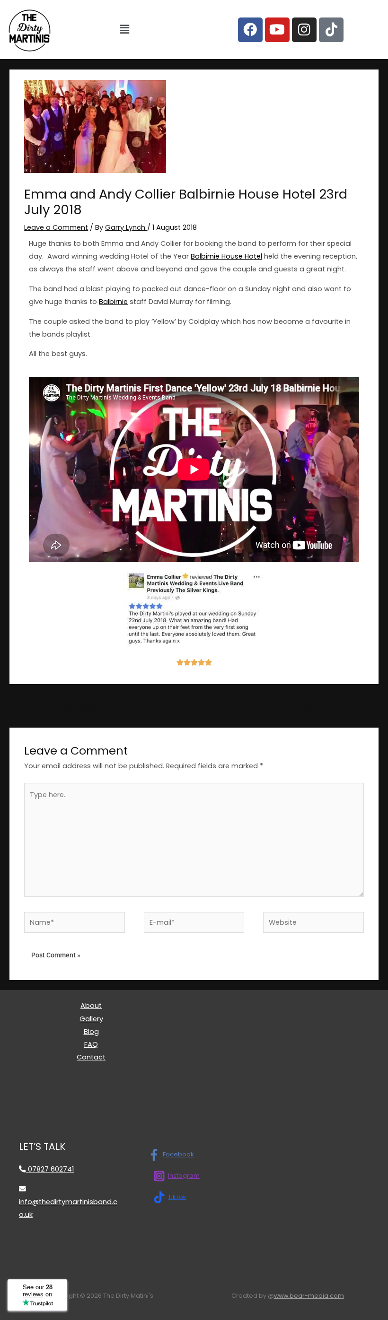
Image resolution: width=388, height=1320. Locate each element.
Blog (91, 1031)
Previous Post (73, 707)
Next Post (321, 707)
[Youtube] (277, 29)
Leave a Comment (56, 227)
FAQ (91, 1044)
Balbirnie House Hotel (226, 256)
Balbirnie (113, 301)
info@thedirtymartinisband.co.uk (68, 1208)
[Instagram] (304, 29)
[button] (124, 29)
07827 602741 (50, 1169)
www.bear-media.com (309, 1296)
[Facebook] (250, 29)
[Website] (313, 924)
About (91, 1005)
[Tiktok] (331, 29)
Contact (91, 1057)
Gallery (91, 1019)
